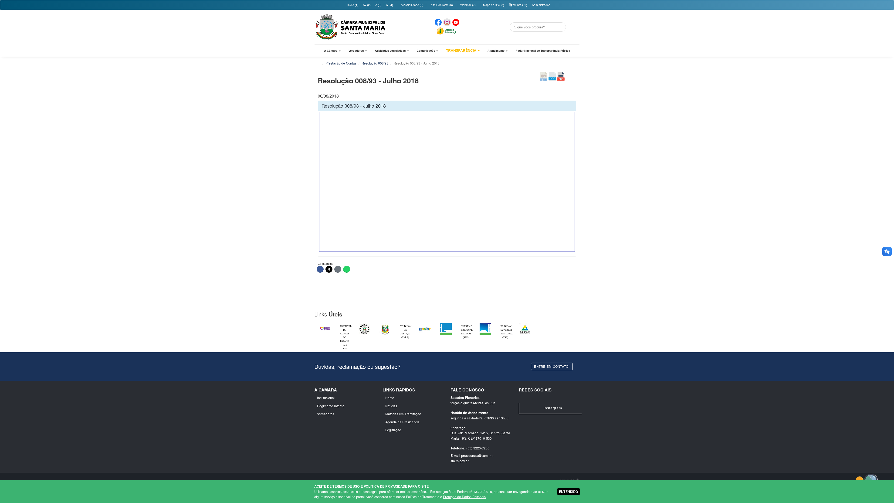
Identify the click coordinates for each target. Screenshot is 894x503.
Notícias (391, 406)
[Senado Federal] (485, 324)
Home (389, 397)
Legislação (393, 430)
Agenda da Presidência (402, 422)
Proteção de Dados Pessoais (464, 496)
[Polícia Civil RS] (364, 324)
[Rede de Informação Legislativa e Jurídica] (525, 324)
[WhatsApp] (346, 269)
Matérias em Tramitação (403, 413)
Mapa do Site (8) (493, 5)
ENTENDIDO (568, 491)
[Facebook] (320, 269)
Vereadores (325, 413)
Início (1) (352, 5)
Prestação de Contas (340, 63)
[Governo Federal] (425, 324)
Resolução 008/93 (375, 63)
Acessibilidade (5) (411, 5)
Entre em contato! (552, 366)
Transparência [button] (461, 50)
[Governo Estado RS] (385, 324)
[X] (328, 269)
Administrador (541, 5)
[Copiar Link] (337, 269)
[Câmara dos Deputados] (446, 324)
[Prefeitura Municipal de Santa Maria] (325, 327)
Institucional (326, 397)
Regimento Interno (331, 406)
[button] (332, 50)
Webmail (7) (468, 5)
